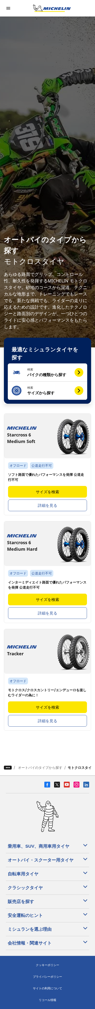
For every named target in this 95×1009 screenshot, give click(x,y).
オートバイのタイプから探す (40, 767)
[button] (47, 372)
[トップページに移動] (51, 8)
